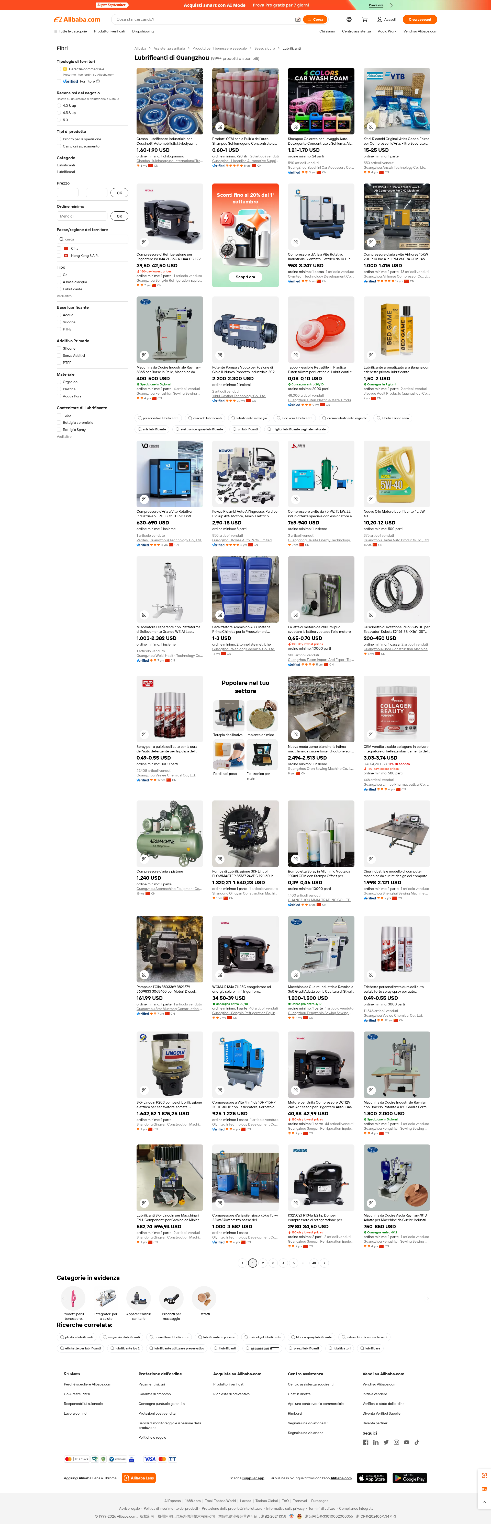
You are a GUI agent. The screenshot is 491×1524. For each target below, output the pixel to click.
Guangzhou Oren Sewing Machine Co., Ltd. (321, 768)
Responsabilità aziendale (83, 1404)
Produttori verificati (228, 1384)
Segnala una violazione (305, 1433)
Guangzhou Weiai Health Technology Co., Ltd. (170, 656)
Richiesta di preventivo (231, 1394)
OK (119, 193)
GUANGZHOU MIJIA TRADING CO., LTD (319, 900)
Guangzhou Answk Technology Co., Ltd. (395, 167)
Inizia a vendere (375, 1394)
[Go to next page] (324, 1263)
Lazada (245, 1501)
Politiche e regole (152, 1437)
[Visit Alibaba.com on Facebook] (366, 1442)
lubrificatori (342, 1348)
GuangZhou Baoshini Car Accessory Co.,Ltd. (321, 167)
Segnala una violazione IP (308, 1423)
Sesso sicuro (264, 48)
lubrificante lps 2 (128, 1348)
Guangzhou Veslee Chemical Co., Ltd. (166, 775)
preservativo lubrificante (160, 418)
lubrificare (372, 1348)
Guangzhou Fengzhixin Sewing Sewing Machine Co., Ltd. (170, 393)
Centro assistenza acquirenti (310, 1384)
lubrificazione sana (395, 418)
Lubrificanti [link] (292, 48)
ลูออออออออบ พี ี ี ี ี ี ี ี (265, 1348)
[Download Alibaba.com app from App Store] (372, 1478)
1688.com (193, 1501)
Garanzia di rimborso (155, 1394)
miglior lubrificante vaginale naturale (299, 429)
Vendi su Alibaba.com (379, 1384)
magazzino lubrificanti (124, 1337)
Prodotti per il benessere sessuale (220, 48)
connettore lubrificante (171, 1337)
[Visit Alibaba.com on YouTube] (407, 1442)
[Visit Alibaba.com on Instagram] (396, 1442)
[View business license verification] (291, 1516)
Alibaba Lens (89, 1478)
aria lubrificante (154, 429)
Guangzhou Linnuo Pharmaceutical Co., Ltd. (397, 784)
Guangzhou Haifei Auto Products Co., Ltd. (396, 540)
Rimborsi (295, 1413)
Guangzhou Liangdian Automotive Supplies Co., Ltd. (245, 161)
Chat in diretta (299, 1394)
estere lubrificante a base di (367, 1337)
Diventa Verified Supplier (382, 1413)
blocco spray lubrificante (314, 1337)
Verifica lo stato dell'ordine (384, 1404)
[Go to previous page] (242, 1263)
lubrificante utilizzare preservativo (179, 1348)
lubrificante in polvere (219, 1337)
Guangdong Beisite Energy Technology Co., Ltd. (321, 540)
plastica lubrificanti (79, 1337)
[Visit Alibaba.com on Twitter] (386, 1442)
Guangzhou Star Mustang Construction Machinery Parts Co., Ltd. (170, 1009)
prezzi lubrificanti (306, 1348)
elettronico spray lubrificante (202, 429)
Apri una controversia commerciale (316, 1404)
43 (314, 1263)
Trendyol (300, 1501)
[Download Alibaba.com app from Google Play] (410, 1478)
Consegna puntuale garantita (162, 1404)
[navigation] (92, 656)
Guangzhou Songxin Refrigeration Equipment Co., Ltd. (170, 280)
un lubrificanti (248, 429)
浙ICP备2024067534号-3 (376, 1516)
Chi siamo (72, 1373)
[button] (298, 19)
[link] (484, 1475)
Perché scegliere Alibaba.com (87, 1384)
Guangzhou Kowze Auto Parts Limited (242, 540)
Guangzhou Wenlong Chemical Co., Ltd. (243, 649)
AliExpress (172, 1501)
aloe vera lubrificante (297, 418)
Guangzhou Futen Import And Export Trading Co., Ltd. (321, 660)
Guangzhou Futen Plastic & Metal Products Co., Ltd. (321, 400)
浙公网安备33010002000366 (329, 1516)
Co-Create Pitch (77, 1394)
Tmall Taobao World (220, 1501)
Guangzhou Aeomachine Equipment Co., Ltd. (170, 889)
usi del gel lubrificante (265, 1337)
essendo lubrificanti (207, 418)
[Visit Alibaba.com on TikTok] (417, 1442)
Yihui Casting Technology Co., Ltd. (239, 396)
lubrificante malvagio (252, 418)
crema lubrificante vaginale (347, 418)
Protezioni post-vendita (157, 1413)
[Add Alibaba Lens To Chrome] (139, 1478)
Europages (319, 1501)
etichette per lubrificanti (83, 1348)
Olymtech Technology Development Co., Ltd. (321, 276)
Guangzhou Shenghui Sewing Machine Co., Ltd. (397, 893)
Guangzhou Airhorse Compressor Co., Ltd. (397, 276)
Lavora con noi (75, 1413)
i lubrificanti (227, 1348)
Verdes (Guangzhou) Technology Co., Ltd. (169, 540)
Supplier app (253, 1478)
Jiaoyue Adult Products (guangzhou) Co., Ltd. (397, 393)
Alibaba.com (341, 1478)
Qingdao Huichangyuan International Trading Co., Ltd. (170, 161)
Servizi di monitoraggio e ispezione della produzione (170, 1425)
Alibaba (140, 48)
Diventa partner (375, 1423)
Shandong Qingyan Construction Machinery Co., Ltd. (245, 893)
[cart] (366, 20)
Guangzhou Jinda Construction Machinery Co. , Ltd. (397, 649)
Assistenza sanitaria (169, 48)
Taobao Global (266, 1501)
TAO (285, 1501)
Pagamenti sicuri (152, 1384)
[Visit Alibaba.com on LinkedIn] (376, 1442)
